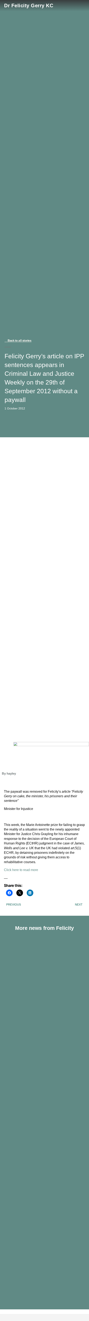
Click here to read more (21, 870)
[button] (82, 5)
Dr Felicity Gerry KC (28, 5)
